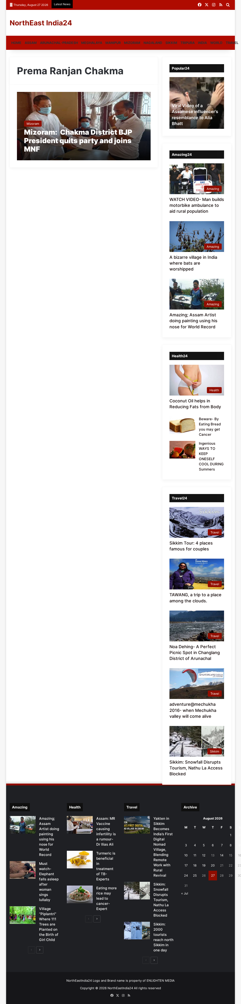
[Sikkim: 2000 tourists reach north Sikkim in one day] (137, 930)
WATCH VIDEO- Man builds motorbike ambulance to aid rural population (196, 205)
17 (186, 865)
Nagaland (153, 43)
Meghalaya (91, 43)
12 (203, 855)
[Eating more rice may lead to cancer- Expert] (80, 894)
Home (16, 43)
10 (186, 855)
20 (213, 865)
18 (195, 865)
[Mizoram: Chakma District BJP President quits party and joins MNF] (84, 126)
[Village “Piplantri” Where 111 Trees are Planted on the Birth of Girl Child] (23, 915)
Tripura (188, 43)
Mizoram (132, 43)
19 (203, 865)
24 (186, 875)
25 (195, 875)
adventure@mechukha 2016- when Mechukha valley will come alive (192, 710)
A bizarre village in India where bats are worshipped (193, 263)
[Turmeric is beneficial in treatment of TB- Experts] (80, 859)
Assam (31, 43)
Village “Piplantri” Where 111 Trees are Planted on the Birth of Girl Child (48, 924)
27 (213, 875)
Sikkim (171, 43)
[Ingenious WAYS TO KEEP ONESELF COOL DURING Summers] (182, 450)
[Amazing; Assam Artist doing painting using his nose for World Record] (23, 825)
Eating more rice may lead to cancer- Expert (106, 898)
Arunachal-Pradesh (59, 43)
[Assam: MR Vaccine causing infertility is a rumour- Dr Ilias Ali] (80, 825)
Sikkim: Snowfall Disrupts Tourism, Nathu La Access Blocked (196, 768)
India (202, 43)
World (216, 43)
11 (194, 855)
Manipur (113, 43)
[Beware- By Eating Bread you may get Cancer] (182, 425)
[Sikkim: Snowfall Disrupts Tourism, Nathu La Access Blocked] (137, 890)
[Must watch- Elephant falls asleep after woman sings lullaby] (23, 870)
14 (221, 855)
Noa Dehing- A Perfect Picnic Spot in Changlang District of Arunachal (194, 652)
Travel (232, 43)
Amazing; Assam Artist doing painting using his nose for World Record (193, 320)
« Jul (184, 893)
